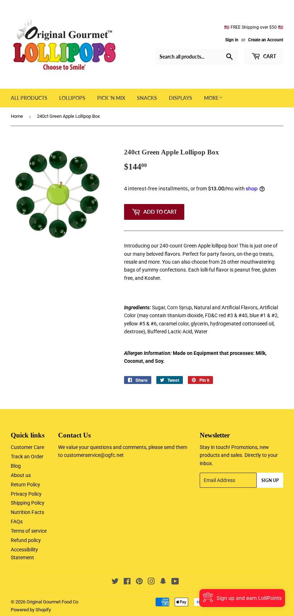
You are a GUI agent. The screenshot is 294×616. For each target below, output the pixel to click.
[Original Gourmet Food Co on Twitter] (115, 582)
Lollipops (72, 98)
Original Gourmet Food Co (52, 602)
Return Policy (25, 484)
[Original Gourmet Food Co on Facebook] (127, 582)
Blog (16, 466)
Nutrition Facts (27, 512)
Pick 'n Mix (111, 98)
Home (17, 116)
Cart (269, 56)
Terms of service (29, 531)
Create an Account (265, 39)
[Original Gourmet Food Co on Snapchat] (163, 582)
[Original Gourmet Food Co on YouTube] (175, 582)
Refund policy (26, 540)
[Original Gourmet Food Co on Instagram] (151, 582)
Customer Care (27, 447)
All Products (29, 98)
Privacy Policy (26, 494)
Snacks (147, 98)
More (211, 98)
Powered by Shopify (31, 609)
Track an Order (27, 456)
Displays (180, 98)
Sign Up (270, 480)
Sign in (231, 39)
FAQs (17, 521)
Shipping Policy (27, 503)
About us (21, 475)
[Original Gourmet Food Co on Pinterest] (139, 582)
